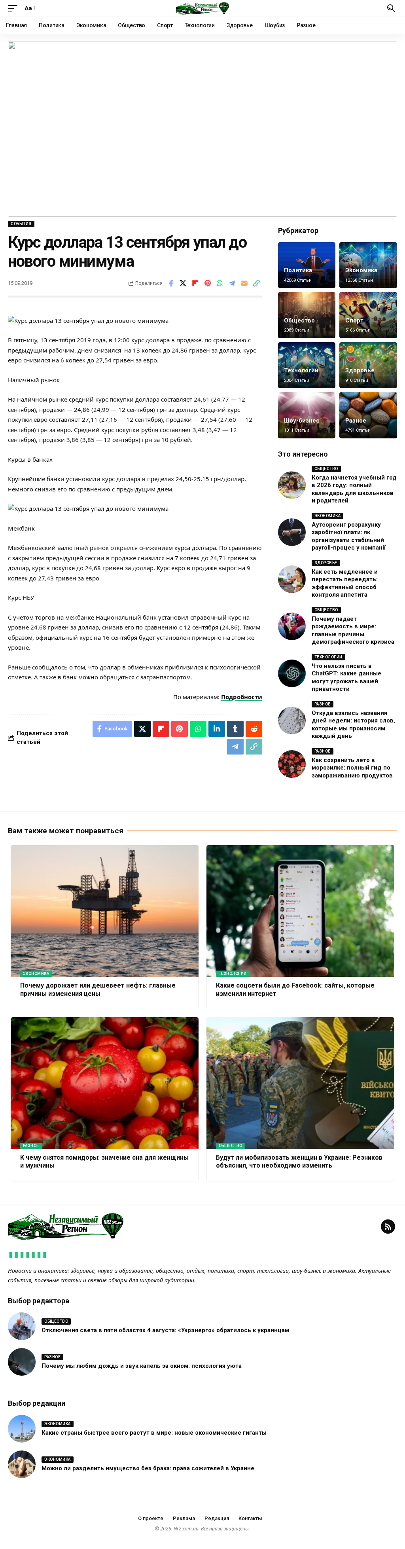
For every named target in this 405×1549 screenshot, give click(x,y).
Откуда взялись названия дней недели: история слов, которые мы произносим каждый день (353, 724)
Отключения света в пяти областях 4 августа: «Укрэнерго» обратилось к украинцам (165, 1330)
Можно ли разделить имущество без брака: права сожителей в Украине (148, 1468)
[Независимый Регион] (202, 8)
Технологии (301, 370)
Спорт (354, 320)
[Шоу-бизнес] (307, 415)
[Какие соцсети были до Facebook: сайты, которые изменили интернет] (300, 911)
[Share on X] (183, 283)
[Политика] (307, 265)
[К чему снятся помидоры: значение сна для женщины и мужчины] (105, 1083)
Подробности (241, 697)
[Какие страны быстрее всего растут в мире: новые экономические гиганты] (22, 1429)
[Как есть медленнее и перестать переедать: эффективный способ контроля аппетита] (292, 579)
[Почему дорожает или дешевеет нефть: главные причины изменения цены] (105, 911)
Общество (299, 320)
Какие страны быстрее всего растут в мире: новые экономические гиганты (154, 1432)
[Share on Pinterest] (207, 283)
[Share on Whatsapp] (219, 283)
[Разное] (368, 415)
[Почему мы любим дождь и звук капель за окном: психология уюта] (22, 1362)
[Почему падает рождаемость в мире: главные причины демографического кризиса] (292, 626)
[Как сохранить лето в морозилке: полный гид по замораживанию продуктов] (292, 764)
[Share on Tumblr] (235, 729)
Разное (355, 420)
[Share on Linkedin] (216, 729)
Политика (298, 270)
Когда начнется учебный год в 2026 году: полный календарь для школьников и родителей (354, 489)
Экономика (361, 270)
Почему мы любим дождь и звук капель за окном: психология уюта (142, 1365)
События (21, 224)
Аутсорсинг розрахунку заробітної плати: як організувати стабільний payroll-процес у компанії (349, 536)
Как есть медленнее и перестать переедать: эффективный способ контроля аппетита (345, 583)
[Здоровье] (368, 365)
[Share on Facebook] (170, 283)
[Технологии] (307, 365)
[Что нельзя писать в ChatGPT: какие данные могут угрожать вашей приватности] (292, 673)
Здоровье (360, 370)
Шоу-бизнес (302, 420)
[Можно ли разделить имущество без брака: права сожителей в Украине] (22, 1464)
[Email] (244, 283)
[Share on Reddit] (254, 729)
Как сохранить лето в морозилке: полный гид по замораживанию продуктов (352, 767)
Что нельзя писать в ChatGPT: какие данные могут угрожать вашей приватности (346, 677)
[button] (14, 8)
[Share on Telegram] (232, 283)
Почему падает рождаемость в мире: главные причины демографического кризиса (353, 630)
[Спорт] (368, 315)
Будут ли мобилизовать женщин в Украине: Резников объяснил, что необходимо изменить (299, 1162)
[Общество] (307, 315)
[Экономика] (368, 265)
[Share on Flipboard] (195, 283)
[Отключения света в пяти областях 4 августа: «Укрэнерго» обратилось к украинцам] (22, 1326)
